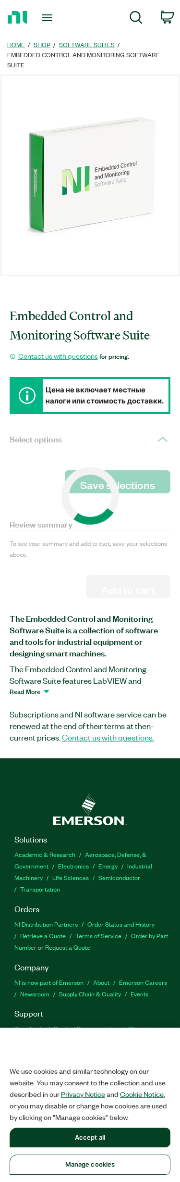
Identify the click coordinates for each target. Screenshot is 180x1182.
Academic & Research (44, 854)
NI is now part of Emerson (49, 982)
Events (139, 993)
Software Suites (87, 44)
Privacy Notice (83, 1094)
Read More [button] (25, 691)
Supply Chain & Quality (90, 993)
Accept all (90, 1137)
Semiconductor (119, 877)
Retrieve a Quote (43, 935)
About (101, 982)
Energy (108, 865)
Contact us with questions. (108, 737)
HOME (16, 44)
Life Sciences (70, 877)
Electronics (73, 865)
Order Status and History (121, 924)
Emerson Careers (143, 982)
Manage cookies (90, 1164)
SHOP (42, 44)
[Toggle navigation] (48, 17)
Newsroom (34, 993)
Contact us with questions (58, 356)
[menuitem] (136, 19)
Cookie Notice (142, 1094)
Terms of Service (98, 935)
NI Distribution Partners (46, 924)
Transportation (40, 888)
